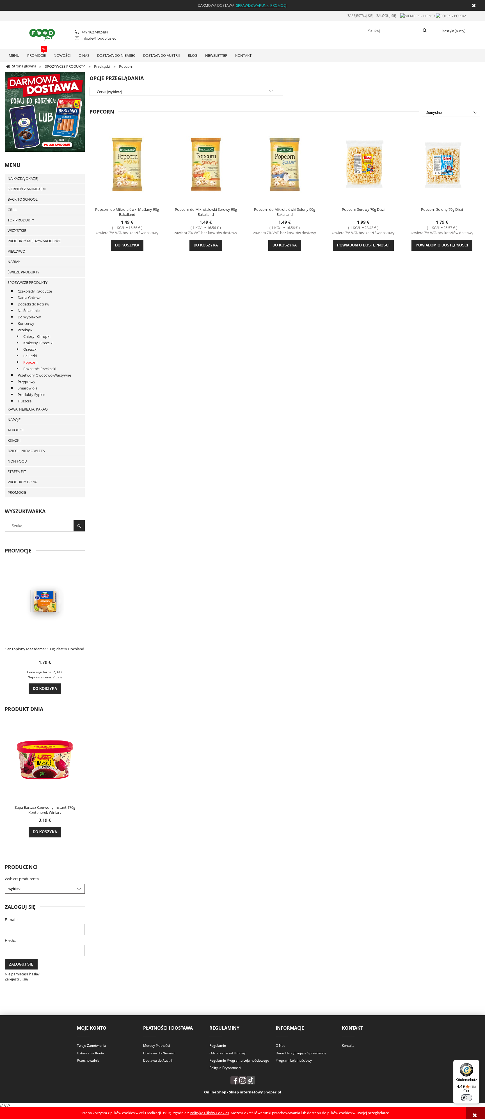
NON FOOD (17, 461)
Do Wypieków (29, 317)
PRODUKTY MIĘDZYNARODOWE (34, 240)
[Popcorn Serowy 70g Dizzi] (363, 163)
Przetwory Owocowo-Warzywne (44, 375)
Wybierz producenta (22, 879)
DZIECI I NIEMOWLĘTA (26, 450)
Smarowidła (27, 388)
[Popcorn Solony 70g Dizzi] (441, 163)
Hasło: (10, 940)
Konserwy (26, 323)
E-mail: (11, 919)
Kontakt (348, 1045)
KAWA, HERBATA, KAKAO (28, 409)
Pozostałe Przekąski (39, 368)
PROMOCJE (17, 492)
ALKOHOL (16, 429)
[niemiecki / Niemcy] (417, 15)
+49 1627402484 (94, 32)
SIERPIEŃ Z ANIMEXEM (27, 188)
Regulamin (217, 1045)
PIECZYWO (16, 251)
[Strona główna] (43, 34)
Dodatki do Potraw (33, 304)
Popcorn (30, 362)
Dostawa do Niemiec (159, 1053)
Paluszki (30, 355)
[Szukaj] (424, 30)
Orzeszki (30, 349)
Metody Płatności (156, 1045)
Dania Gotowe (29, 297)
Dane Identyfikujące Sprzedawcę (301, 1053)
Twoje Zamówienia (91, 1045)
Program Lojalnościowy (294, 1060)
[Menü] (476, 1063)
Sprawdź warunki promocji (261, 5)
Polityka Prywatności (225, 1067)
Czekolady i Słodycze (35, 291)
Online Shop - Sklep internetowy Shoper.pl (242, 1092)
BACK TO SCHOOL (23, 199)
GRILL (12, 209)
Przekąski (25, 329)
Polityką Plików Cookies (209, 1112)
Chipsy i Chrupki (36, 336)
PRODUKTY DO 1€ (22, 481)
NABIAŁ (14, 261)
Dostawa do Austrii (158, 1060)
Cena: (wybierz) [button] (109, 91)
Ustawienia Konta (90, 1053)
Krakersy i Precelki (38, 342)
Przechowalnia (88, 1060)
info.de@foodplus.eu (99, 38)
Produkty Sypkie (31, 394)
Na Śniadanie (29, 310)
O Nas (280, 1045)
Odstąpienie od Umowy (227, 1053)
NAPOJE (14, 419)
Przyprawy (26, 381)
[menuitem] (14, 55)
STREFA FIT (17, 471)
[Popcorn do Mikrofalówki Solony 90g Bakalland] (284, 163)
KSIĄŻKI (14, 440)
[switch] (466, 1097)
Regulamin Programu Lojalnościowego (239, 1060)
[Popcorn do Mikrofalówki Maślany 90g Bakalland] (127, 163)
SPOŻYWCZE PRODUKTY (27, 282)
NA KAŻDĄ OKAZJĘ (23, 178)
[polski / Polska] (451, 15)
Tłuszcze (24, 401)
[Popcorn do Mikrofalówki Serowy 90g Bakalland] (205, 163)
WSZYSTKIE (17, 230)
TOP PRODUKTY (21, 220)
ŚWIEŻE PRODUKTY (23, 272)
